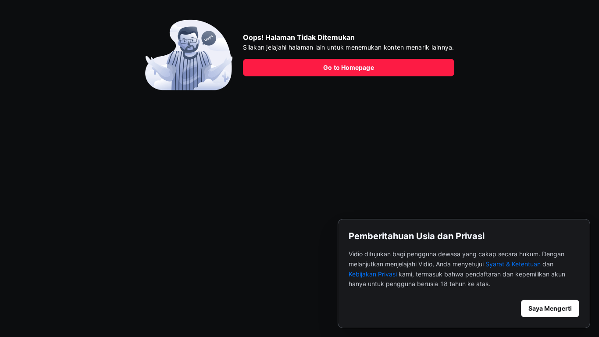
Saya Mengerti (550, 308)
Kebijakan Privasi (373, 274)
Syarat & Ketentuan (513, 264)
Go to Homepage (348, 67)
